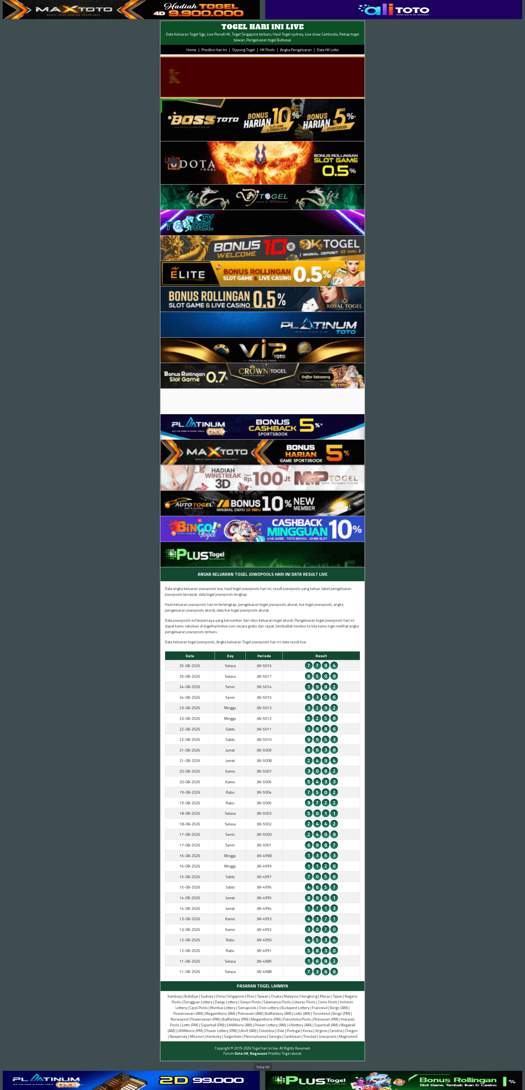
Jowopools (328, 1036)
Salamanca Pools (277, 1002)
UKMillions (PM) (190, 1030)
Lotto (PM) (190, 1025)
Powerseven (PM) (205, 1019)
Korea (308, 1030)
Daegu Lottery (226, 1002)
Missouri (197, 1036)
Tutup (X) (263, 1066)
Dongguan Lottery (197, 1002)
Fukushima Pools (297, 1019)
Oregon (351, 1030)
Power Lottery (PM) (221, 1030)
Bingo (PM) (341, 1013)
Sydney (207, 996)
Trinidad (309, 1036)
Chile (280, 1030)
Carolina (336, 1030)
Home (191, 49)
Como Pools (327, 1002)
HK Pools (267, 49)
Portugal (293, 1030)
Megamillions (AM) (220, 1013)
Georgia (275, 1036)
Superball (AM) (326, 1025)
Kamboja (175, 996)
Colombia (266, 1030)
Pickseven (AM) (250, 1013)
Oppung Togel (243, 49)
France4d (320, 1007)
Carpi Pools (198, 1007)
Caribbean (292, 1036)
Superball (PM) (212, 1025)
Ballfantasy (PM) (235, 1019)
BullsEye (191, 996)
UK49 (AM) (247, 1030)
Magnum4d (348, 1036)
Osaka (276, 996)
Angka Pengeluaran (296, 49)
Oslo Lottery (269, 1007)
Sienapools (247, 1007)
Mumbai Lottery (222, 1007)
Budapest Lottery (295, 1007)
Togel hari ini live (265, 1048)
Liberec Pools (304, 1002)
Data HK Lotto (328, 49)
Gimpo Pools (250, 1002)
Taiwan (263, 996)
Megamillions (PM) (266, 1019)
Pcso (251, 996)
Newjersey (179, 1036)
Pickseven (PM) (326, 1019)
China (220, 996)
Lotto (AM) (302, 1013)
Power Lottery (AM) (270, 1025)
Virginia (321, 1030)
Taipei (337, 996)
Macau (325, 996)
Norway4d (179, 1019)
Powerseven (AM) (188, 1013)
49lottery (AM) (300, 1025)
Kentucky (213, 1036)
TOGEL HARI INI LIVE (262, 26)
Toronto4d (321, 1013)
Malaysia (291, 996)
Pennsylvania (255, 1036)
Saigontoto (233, 1036)
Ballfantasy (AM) (278, 1013)
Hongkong (309, 996)
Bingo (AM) (339, 1007)
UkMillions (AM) (239, 1025)
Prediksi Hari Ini (214, 49)
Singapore (235, 996)
